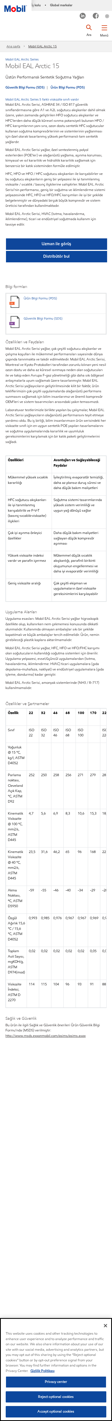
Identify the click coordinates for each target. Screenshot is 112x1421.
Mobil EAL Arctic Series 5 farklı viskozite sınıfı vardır (42, 99)
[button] (104, 30)
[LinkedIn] (83, 16)
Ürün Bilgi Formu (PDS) (68, 87)
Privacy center (56, 1381)
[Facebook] (96, 16)
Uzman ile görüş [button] (56, 244)
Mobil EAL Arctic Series (22, 59)
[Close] (105, 1326)
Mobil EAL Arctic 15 (42, 46)
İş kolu (36, 5)
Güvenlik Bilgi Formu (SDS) (25, 87)
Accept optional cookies (56, 1411)
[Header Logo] (16, 6)
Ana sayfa (13, 46)
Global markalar (61, 5)
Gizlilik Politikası (42, 1370)
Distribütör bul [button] (56, 256)
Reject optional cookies (56, 1396)
